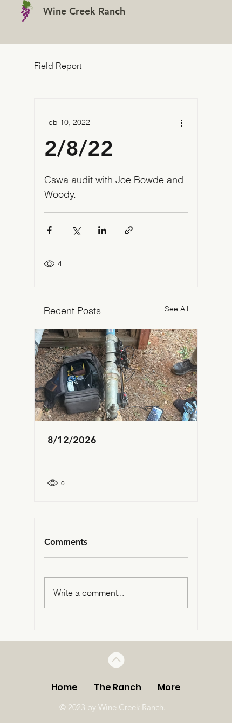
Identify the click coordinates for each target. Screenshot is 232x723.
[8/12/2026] (116, 375)
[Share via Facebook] (49, 230)
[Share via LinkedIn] (102, 230)
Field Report (57, 65)
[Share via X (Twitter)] (76, 230)
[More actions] (181, 122)
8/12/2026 (72, 440)
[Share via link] (129, 230)
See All (176, 309)
